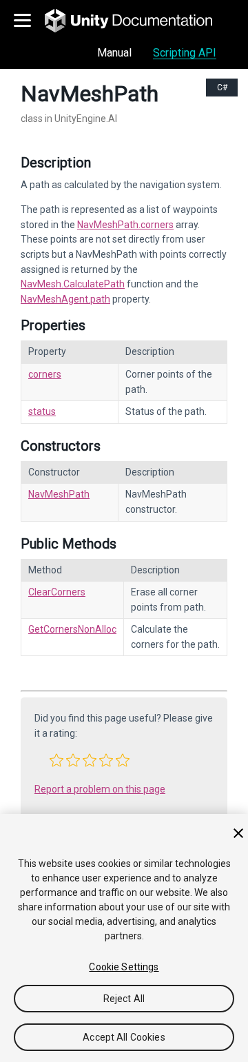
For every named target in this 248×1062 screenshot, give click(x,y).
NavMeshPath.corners (125, 224)
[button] (56, 760)
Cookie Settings (123, 966)
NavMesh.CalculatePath (73, 283)
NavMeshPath (59, 494)
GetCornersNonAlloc (72, 629)
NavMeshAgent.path (65, 299)
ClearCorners (56, 592)
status (42, 411)
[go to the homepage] (138, 20)
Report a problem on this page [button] (99, 789)
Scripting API (184, 52)
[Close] (238, 833)
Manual (114, 52)
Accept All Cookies (124, 1037)
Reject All (124, 998)
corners (44, 374)
